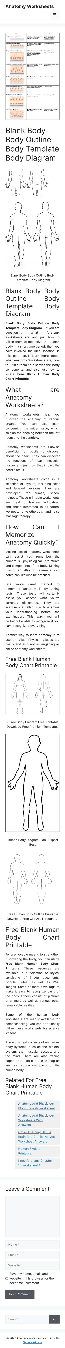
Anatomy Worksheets (29, 6)
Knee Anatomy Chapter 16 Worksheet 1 (35, 1163)
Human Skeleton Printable (30, 1151)
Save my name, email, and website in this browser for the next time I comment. (31, 1278)
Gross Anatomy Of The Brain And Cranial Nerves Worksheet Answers (36, 1136)
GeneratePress (32, 1342)
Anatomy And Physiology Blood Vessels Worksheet (36, 1106)
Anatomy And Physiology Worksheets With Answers (36, 1120)
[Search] (54, 1319)
